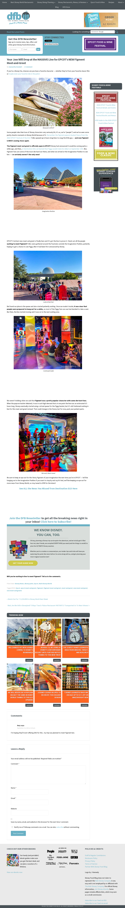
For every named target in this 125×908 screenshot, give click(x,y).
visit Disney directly (101, 889)
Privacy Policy (90, 861)
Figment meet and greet (52, 588)
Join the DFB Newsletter (25, 518)
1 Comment (28, 67)
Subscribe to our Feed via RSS (95, 900)
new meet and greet (80, 588)
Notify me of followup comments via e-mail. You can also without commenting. (46, 827)
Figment (40, 588)
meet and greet (67, 588)
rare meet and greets (14, 591)
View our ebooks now (14, 872)
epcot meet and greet (28, 588)
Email (13, 798)
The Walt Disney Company (94, 886)
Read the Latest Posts (15, 32)
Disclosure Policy (91, 858)
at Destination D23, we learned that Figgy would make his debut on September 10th (52, 149)
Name (13, 788)
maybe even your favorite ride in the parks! (24, 74)
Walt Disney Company (103, 881)
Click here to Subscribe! (56, 521)
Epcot (36, 584)
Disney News (19, 584)
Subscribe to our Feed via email (96, 903)
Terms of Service (91, 864)
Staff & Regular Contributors (95, 855)
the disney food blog (14, 12)
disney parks (29, 584)
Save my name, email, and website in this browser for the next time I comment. (40, 822)
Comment (15, 764)
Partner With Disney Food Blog (96, 867)
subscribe (59, 827)
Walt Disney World (45, 584)
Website (14, 809)
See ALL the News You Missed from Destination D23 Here (48, 488)
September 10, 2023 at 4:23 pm (26, 728)
